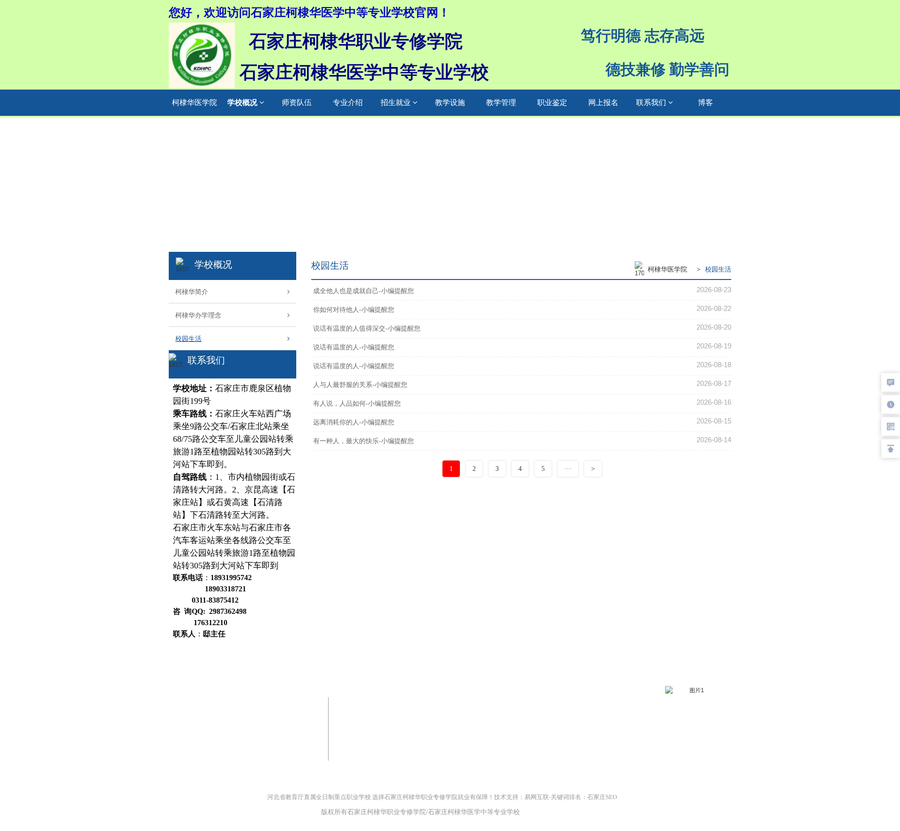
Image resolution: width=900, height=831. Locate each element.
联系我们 (652, 102)
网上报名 (603, 102)
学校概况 (243, 102)
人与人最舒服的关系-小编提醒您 (360, 384)
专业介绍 (348, 102)
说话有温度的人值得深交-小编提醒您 (366, 328)
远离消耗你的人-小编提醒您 (353, 422)
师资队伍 (297, 102)
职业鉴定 (552, 102)
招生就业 (396, 102)
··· (567, 468)
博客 (705, 102)
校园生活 (188, 338)
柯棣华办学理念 (198, 315)
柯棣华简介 (191, 291)
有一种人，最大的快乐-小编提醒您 (363, 441)
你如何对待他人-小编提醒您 (353, 309)
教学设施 (450, 102)
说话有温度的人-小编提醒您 (353, 347)
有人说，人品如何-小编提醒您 (357, 403)
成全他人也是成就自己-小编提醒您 (363, 291)
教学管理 (501, 102)
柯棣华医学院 (194, 102)
